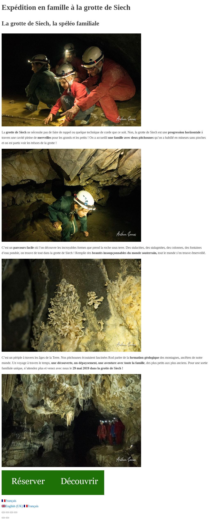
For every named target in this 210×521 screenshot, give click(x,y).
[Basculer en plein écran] (7, 512)
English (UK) (14, 506)
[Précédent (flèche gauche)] (3, 517)
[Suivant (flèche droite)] (7, 517)
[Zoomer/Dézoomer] (3, 512)
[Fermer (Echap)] (15, 512)
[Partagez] (11, 512)
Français (10, 501)
